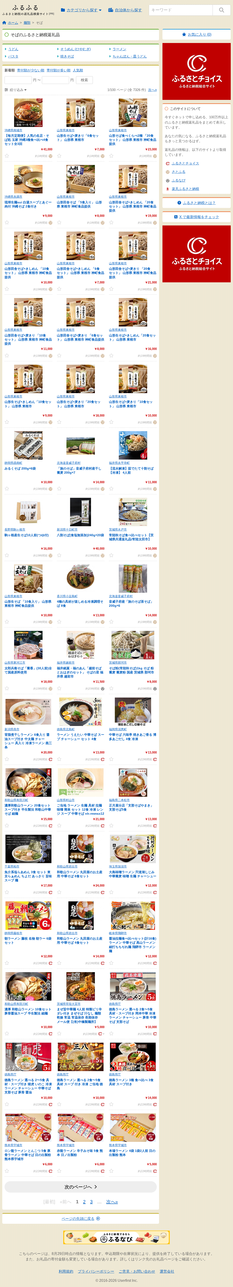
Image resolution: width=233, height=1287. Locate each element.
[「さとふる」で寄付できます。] (50, 156)
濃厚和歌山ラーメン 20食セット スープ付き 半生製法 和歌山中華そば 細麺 (28, 809)
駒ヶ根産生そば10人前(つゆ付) (27, 535)
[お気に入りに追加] (11, 156)
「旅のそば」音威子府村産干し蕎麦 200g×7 (79, 470)
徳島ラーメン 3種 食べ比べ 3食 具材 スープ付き (131, 1082)
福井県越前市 (66, 662)
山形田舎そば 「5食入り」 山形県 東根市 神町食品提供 (79, 204)
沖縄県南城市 (13, 130)
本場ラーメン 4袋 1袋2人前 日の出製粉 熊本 (132, 1153)
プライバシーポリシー (96, 1271)
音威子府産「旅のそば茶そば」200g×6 (131, 603)
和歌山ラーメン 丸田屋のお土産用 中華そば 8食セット (79, 874)
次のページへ (78, 1186)
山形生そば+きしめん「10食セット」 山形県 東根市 (28, 404)
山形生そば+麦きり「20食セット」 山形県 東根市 (79, 404)
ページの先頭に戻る (78, 1219)
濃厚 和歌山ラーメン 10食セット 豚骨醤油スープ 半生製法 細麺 (28, 1011)
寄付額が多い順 (59, 70)
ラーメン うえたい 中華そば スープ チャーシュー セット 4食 (80, 737)
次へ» (152, 90)
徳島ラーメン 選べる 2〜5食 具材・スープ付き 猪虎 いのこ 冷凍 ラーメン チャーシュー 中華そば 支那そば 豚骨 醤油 (28, 1086)
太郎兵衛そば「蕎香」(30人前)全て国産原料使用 (28, 670)
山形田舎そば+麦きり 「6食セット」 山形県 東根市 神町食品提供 (80, 337)
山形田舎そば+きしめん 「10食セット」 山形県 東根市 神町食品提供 (28, 273)
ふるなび (178, 180)
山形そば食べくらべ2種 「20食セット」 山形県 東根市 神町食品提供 (132, 140)
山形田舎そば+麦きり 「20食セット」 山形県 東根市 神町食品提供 (132, 273)
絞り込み (16, 90)
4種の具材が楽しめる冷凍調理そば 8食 (80, 603)
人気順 (78, 70)
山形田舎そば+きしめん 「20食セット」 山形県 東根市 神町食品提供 (132, 206)
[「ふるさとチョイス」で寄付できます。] (50, 759)
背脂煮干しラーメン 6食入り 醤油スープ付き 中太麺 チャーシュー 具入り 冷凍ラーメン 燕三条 (28, 741)
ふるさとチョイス (185, 163)
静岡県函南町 (13, 463)
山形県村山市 (66, 800)
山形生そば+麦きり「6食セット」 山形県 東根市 (78, 138)
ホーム (13, 23)
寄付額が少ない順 (30, 70)
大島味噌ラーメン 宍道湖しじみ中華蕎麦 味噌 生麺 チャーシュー (132, 874)
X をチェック (199, 217)
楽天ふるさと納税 (185, 189)
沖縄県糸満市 (13, 196)
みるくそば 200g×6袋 (20, 468)
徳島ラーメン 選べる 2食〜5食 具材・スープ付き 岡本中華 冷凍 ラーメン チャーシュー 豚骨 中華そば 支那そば (132, 1015)
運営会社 (167, 1271)
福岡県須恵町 (118, 729)
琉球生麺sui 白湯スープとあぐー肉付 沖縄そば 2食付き (28, 204)
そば (39, 23)
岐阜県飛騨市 (118, 933)
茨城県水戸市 (118, 529)
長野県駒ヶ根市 (15, 529)
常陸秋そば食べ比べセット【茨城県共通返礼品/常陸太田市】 (131, 537)
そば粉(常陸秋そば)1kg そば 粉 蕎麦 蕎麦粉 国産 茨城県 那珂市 (131, 670)
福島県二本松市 (119, 800)
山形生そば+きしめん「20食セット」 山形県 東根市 (132, 337)
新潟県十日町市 (67, 529)
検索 (84, 80)
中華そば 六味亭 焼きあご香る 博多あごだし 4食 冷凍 (132, 737)
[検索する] (222, 10)
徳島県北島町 (66, 729)
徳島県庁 (115, 1004)
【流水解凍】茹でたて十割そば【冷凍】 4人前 (131, 470)
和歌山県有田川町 (16, 800)
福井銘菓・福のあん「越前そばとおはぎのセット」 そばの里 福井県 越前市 (80, 672)
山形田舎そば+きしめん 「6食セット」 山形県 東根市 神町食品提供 (80, 273)
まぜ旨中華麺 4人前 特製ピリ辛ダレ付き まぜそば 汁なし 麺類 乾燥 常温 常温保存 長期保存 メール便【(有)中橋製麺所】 (79, 1015)
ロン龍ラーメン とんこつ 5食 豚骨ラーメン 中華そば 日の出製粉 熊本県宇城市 (28, 1155)
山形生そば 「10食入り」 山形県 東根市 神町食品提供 (28, 603)
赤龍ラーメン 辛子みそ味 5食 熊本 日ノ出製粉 (80, 1153)
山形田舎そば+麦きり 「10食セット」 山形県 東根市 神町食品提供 (28, 339)
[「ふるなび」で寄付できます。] (102, 688)
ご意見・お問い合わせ (137, 1271)
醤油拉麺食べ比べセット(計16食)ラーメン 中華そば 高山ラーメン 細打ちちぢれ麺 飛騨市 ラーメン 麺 (132, 945)
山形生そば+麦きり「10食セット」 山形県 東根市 (131, 404)
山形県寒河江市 (15, 662)
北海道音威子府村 (69, 463)
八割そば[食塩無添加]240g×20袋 (80, 535)
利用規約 (66, 1271)
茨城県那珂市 (118, 662)
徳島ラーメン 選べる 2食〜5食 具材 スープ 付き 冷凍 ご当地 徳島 (80, 1084)
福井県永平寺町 (119, 463)
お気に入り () (199, 34)
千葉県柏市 (12, 866)
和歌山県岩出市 (67, 866)
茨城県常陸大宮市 (69, 1004)
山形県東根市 (66, 130)
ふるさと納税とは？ (199, 203)
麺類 (27, 23)
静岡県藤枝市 (13, 933)
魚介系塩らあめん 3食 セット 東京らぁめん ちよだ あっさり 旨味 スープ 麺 (28, 876)
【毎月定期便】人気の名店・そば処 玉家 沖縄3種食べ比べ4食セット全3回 (27, 140)
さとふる (178, 172)
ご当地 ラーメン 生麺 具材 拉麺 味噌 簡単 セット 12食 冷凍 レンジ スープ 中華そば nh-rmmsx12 (80, 809)
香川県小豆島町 (67, 596)
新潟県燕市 (12, 729)
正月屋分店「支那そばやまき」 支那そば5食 (131, 807)
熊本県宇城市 (13, 1145)
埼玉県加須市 (118, 866)
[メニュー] (100, 1034)
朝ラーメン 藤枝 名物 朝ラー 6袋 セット (28, 940)
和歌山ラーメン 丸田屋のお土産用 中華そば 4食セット (79, 940)
